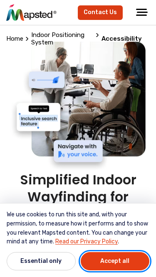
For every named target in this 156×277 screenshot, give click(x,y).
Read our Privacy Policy (86, 241)
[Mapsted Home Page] (31, 12)
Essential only (41, 261)
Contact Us (100, 12)
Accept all (114, 261)
